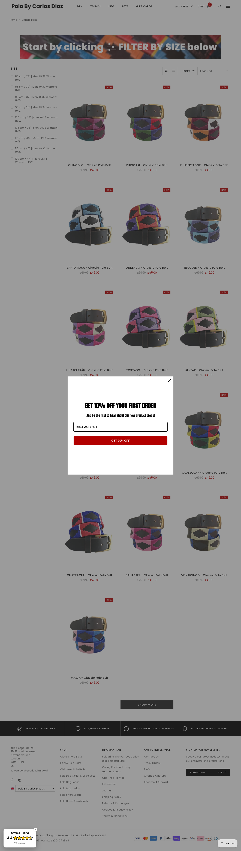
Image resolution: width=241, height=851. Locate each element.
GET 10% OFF (120, 440)
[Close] (169, 380)
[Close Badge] (35, 829)
